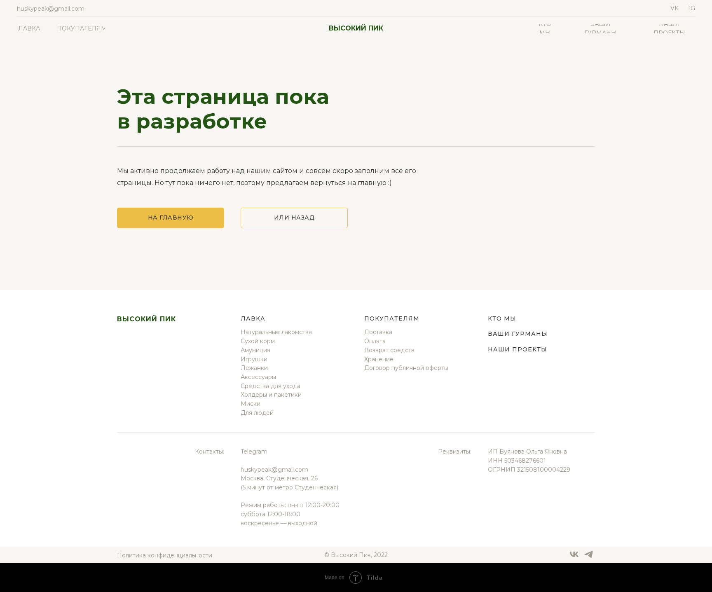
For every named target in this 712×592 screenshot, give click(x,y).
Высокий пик (356, 28)
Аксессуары (258, 377)
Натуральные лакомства (276, 332)
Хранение (378, 359)
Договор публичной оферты (406, 368)
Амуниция (255, 350)
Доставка (378, 332)
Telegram (254, 451)
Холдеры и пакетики (271, 394)
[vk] (574, 557)
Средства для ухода (270, 386)
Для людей (257, 413)
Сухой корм (258, 341)
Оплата (375, 341)
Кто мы (502, 318)
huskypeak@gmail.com (274, 469)
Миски (250, 403)
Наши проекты (517, 349)
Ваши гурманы (518, 333)
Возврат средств (389, 350)
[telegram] (588, 557)
